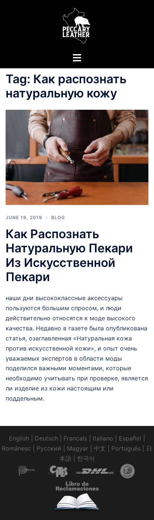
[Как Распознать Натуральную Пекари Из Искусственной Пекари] (77, 157)
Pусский (49, 448)
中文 (100, 448)
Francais (75, 438)
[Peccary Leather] (77, 25)
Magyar (77, 448)
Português (126, 448)
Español (130, 438)
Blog (58, 217)
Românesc (16, 448)
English (19, 438)
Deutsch (46, 438)
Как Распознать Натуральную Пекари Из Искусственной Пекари (69, 255)
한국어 (86, 458)
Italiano (103, 438)
